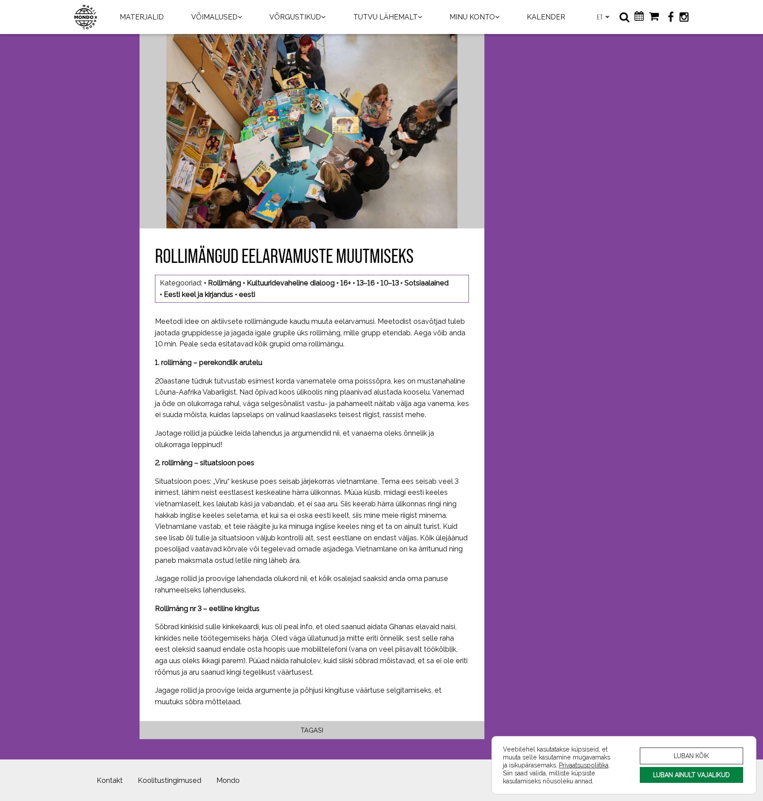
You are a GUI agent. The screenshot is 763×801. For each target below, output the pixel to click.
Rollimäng (224, 283)
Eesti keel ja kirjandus (198, 294)
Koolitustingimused (169, 780)
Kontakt (110, 780)
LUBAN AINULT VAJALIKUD (691, 774)
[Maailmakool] (85, 17)
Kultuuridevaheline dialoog (291, 283)
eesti (247, 294)
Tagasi (312, 730)
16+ (345, 283)
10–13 (390, 283)
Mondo (228, 780)
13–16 (366, 283)
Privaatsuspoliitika (583, 765)
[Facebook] (670, 17)
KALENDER (546, 17)
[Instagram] (684, 17)
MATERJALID (142, 17)
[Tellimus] (654, 17)
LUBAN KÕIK (691, 755)
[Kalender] (639, 17)
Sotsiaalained (426, 283)
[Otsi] (624, 17)
